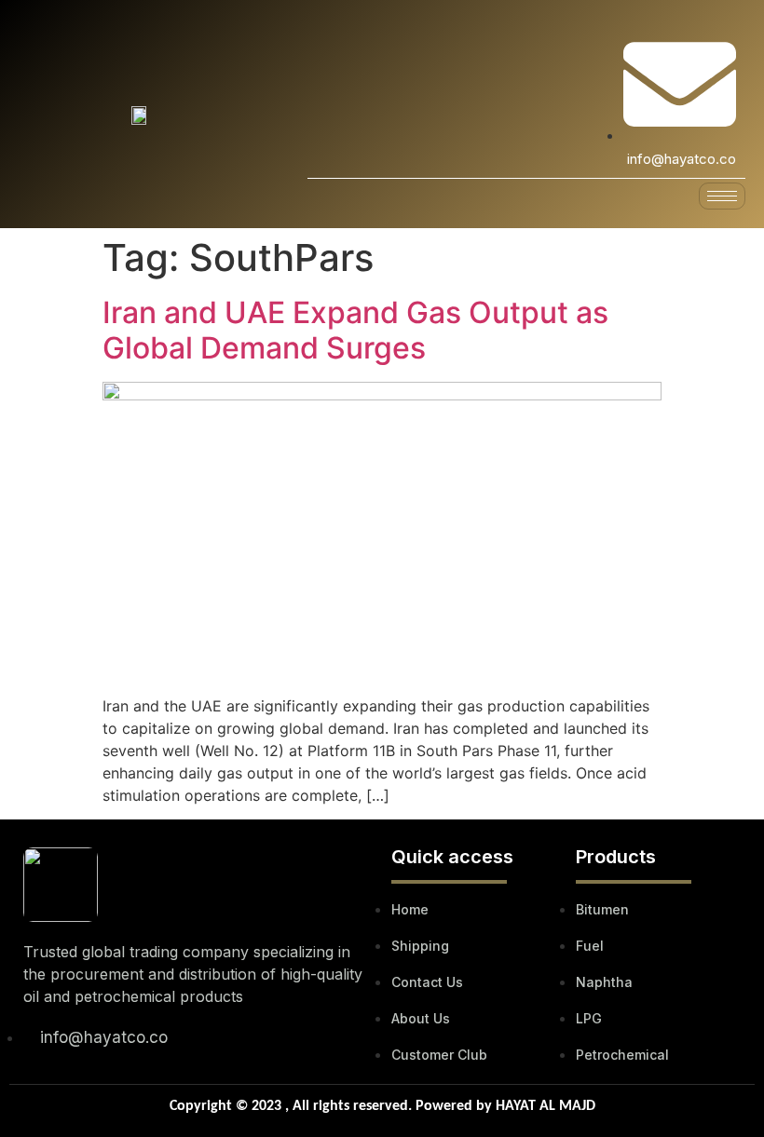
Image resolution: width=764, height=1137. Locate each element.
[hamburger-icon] (722, 196)
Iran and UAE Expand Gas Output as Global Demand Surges (355, 330)
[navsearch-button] (604, 100)
